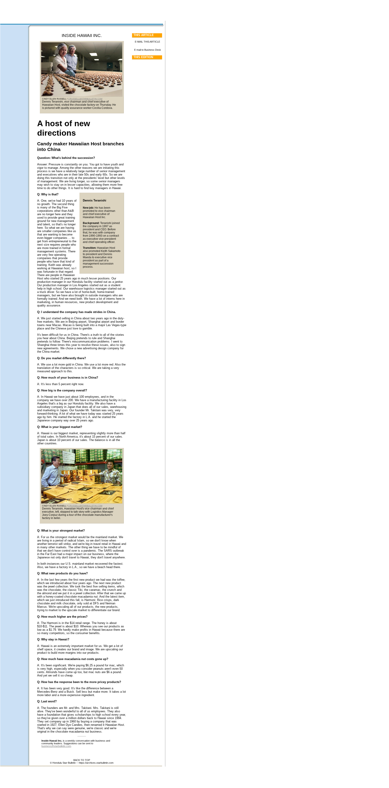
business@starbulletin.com (56, 746)
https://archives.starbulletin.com (96, 762)
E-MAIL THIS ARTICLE (147, 41)
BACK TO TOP (81, 760)
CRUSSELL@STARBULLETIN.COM (85, 99)
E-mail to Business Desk (147, 49)
